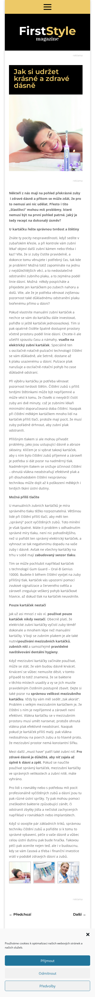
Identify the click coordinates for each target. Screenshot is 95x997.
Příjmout (47, 960)
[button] (88, 934)
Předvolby (47, 986)
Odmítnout (47, 973)
